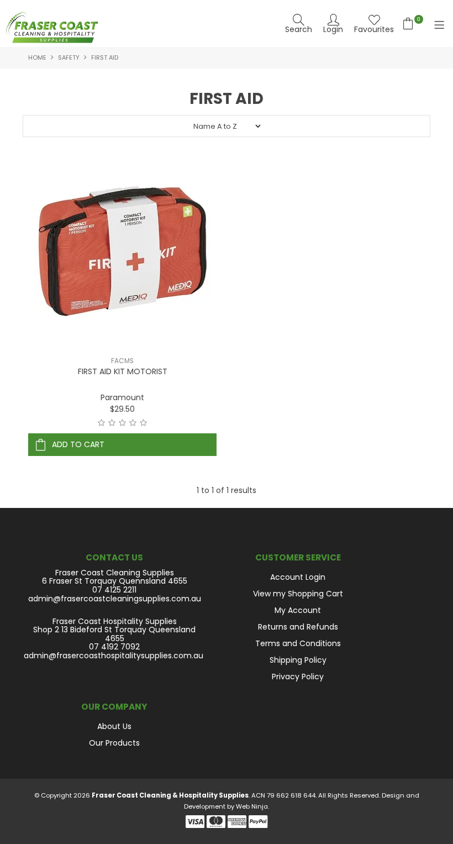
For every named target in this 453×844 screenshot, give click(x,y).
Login (333, 28)
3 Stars (122, 423)
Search (298, 28)
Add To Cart (78, 444)
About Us (114, 726)
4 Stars (133, 423)
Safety (69, 57)
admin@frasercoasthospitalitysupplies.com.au (113, 655)
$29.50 (122, 409)
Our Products (114, 742)
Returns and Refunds (298, 626)
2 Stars (112, 423)
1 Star (101, 423)
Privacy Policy (298, 676)
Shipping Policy (298, 659)
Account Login (297, 577)
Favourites (374, 28)
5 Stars (143, 423)
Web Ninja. (252, 806)
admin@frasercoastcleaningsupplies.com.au (114, 599)
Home (37, 57)
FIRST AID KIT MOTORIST (122, 371)
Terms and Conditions (298, 643)
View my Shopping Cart (298, 593)
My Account (298, 610)
